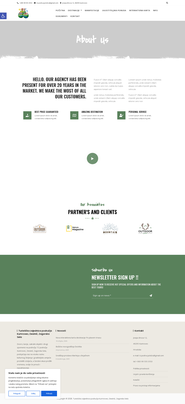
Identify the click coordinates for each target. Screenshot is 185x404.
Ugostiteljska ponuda (114, 10)
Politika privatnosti (141, 368)
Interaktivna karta (139, 10)
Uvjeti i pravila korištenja (143, 374)
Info (155, 10)
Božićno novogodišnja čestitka (69, 346)
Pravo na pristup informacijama (146, 385)
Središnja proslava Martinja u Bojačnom (73, 355)
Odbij (33, 393)
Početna (60, 10)
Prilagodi (16, 393)
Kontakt (75, 16)
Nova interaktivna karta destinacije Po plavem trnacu (78, 337)
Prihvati (49, 393)
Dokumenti (62, 16)
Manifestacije (92, 10)
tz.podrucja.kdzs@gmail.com (47, 3)
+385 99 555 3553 (25, 3)
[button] (3, 16)
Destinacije (74, 10)
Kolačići (136, 380)
